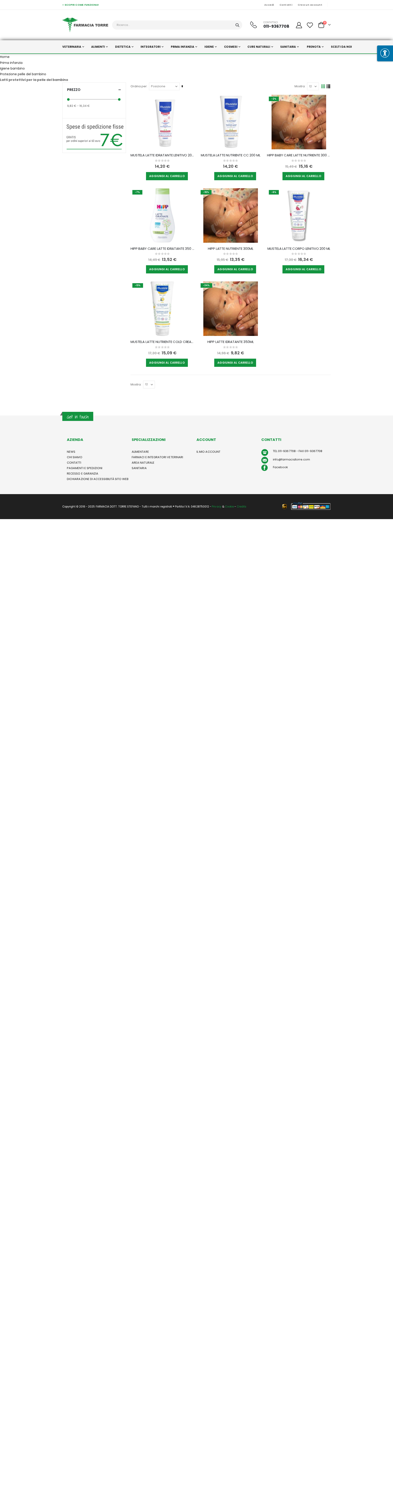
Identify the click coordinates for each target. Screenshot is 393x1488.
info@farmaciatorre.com (291, 459)
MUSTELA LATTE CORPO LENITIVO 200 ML (298, 248)
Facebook (280, 467)
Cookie (229, 506)
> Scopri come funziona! (80, 5)
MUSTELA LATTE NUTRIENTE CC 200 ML (230, 155)
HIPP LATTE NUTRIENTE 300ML (230, 248)
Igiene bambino (12, 68)
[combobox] (177, 25)
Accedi (269, 5)
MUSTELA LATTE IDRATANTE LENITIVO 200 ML (162, 155)
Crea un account (310, 5)
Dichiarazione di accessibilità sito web (98, 479)
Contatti (286, 5)
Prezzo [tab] (74, 89)
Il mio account (208, 452)
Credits (241, 506)
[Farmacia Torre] (85, 25)
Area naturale (143, 462)
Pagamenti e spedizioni (84, 468)
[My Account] (299, 25)
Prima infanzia (11, 62)
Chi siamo (74, 457)
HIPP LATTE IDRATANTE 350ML (230, 342)
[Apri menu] (385, 53)
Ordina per (139, 86)
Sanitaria (139, 468)
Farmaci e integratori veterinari (157, 457)
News (71, 452)
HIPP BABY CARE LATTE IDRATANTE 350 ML (162, 248)
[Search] (237, 25)
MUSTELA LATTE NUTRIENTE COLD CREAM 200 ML (162, 342)
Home (5, 57)
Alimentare (140, 452)
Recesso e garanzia (82, 473)
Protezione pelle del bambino (23, 74)
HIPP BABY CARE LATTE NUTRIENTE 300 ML (299, 155)
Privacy (216, 506)
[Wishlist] (310, 25)
